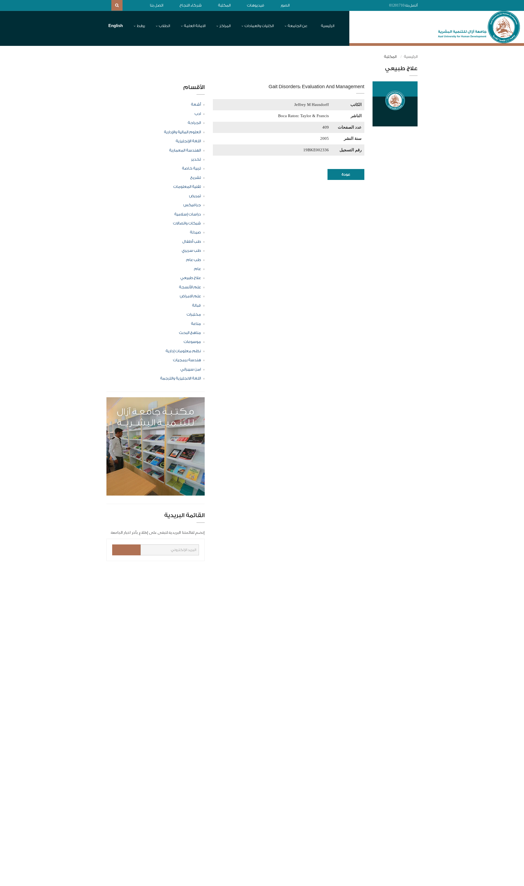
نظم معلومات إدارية (183, 351)
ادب (198, 114)
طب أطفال (191, 241)
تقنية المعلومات (187, 187)
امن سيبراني (190, 369)
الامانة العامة (195, 26)
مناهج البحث (190, 333)
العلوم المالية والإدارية (182, 132)
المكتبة (224, 5)
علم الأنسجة (190, 287)
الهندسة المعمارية (185, 150)
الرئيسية (327, 26)
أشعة (196, 104)
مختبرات (194, 314)
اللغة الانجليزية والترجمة (180, 378)
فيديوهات (255, 5)
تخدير (196, 159)
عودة (346, 174)
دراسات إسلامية (187, 214)
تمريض (195, 196)
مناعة (196, 324)
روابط (141, 26)
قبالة (196, 305)
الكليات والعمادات (259, 26)
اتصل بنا (156, 5)
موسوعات (192, 342)
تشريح (195, 178)
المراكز (225, 26)
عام (197, 269)
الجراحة (194, 123)
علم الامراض (190, 296)
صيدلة (195, 232)
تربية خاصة (191, 168)
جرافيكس (192, 205)
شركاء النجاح (191, 5)
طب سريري (191, 250)
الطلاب (164, 26)
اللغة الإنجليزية (188, 141)
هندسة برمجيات (187, 360)
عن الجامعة (297, 26)
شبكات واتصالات (187, 223)
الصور (285, 5)
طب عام (193, 260)
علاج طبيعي (190, 278)
